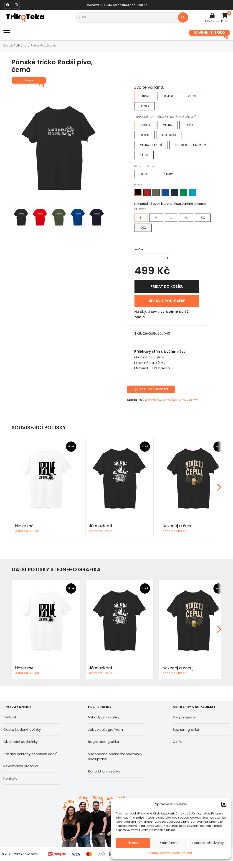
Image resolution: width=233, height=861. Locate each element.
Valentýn (193, 400)
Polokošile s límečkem (190, 145)
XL (186, 217)
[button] (224, 804)
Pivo (34, 45)
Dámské (168, 96)
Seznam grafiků (186, 729)
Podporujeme (184, 717)
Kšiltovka (169, 135)
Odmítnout (169, 842)
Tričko (145, 125)
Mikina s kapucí (151, 145)
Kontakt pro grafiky (104, 771)
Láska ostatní (170, 400)
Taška (189, 125)
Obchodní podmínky (20, 741)
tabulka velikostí (154, 389)
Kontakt (10, 778)
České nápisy (151, 400)
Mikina (167, 125)
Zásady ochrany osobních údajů (171, 853)
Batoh (144, 135)
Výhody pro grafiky (103, 717)
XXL (203, 217)
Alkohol (21, 45)
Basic (144, 174)
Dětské (191, 96)
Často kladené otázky (22, 729)
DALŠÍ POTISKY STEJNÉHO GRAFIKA (56, 569)
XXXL (143, 228)
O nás (177, 741)
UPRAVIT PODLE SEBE (167, 300)
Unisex (144, 106)
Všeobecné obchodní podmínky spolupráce (115, 756)
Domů (8, 45)
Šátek (144, 155)
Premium (167, 174)
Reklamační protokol (20, 766)
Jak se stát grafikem (105, 729)
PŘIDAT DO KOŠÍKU (166, 286)
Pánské (145, 96)
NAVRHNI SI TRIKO (209, 32)
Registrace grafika (103, 741)
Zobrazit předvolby (208, 842)
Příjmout (133, 842)
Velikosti (10, 717)
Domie (29, 80)
